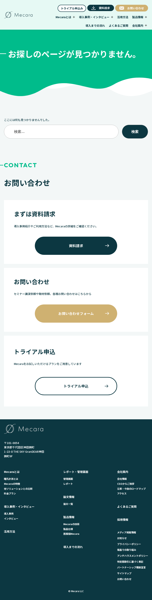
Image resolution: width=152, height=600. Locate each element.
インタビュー (11, 518)
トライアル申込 (76, 386)
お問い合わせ (124, 579)
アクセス (121, 493)
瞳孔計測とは (11, 479)
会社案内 (122, 472)
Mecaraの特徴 (12, 484)
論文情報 (68, 497)
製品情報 (68, 517)
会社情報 (122, 479)
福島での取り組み (126, 550)
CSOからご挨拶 (125, 484)
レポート (68, 484)
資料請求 (76, 245)
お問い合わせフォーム (76, 313)
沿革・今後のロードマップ (131, 488)
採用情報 (122, 520)
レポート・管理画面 (75, 472)
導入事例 (8, 513)
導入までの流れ (73, 547)
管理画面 (68, 479)
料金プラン (10, 493)
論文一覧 (68, 504)
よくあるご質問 (127, 506)
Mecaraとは (12, 472)
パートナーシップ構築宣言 (131, 567)
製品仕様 (68, 529)
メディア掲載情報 (126, 532)
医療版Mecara (71, 534)
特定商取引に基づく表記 (130, 561)
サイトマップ (124, 573)
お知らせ (122, 538)
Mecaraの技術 (71, 524)
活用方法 (9, 531)
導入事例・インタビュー (19, 506)
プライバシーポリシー (129, 544)
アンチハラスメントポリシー (132, 555)
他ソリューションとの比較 (18, 488)
